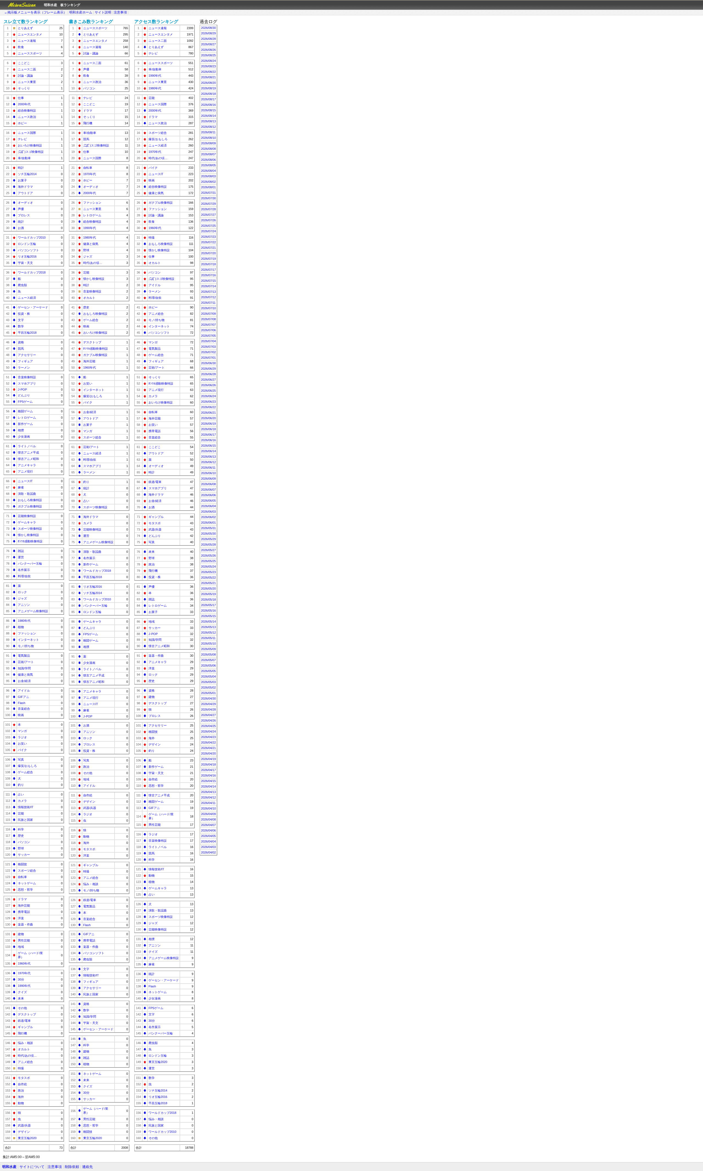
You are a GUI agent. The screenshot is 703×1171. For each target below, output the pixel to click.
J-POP (22, 389)
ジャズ (22, 598)
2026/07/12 (208, 297)
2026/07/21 (208, 247)
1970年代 (24, 973)
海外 (21, 1096)
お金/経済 (24, 681)
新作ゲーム (25, 424)
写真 (21, 759)
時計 (21, 167)
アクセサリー (27, 355)
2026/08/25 (208, 55)
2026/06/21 (208, 412)
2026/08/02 (208, 181)
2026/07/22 (208, 242)
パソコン (24, 842)
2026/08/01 (208, 187)
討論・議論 (25, 75)
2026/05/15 (208, 616)
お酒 (21, 228)
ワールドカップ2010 (32, 237)
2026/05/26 (208, 555)
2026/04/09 (208, 814)
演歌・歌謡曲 (27, 493)
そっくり (24, 88)
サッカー (24, 854)
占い (21, 794)
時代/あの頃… (27, 1055)
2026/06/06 (208, 495)
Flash (21, 703)
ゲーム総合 (25, 772)
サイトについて (31, 1167)
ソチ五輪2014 (27, 174)
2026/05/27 (208, 550)
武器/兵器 (24, 1125)
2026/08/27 (208, 44)
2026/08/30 (208, 27)
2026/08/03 (208, 176)
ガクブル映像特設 (30, 506)
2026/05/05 (208, 671)
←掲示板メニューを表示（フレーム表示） (35, 12)
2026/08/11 (208, 132)
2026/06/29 (208, 368)
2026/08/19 (208, 88)
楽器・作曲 (25, 924)
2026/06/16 (208, 440)
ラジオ (22, 737)
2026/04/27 (208, 715)
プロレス (24, 215)
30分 (21, 979)
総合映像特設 (27, 110)
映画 (21, 715)
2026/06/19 (208, 423)
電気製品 (24, 655)
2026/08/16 (208, 104)
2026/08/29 (208, 33)
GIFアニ (23, 696)
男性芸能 (24, 940)
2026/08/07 (208, 154)
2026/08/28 (208, 38)
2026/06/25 (208, 390)
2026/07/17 (208, 269)
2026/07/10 (208, 308)
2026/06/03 (208, 511)
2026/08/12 (208, 126)
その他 (22, 1008)
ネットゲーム (27, 883)
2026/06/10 (208, 473)
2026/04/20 (208, 753)
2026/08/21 (208, 77)
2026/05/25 (208, 561)
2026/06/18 (208, 429)
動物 (21, 1103)
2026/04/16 (208, 775)
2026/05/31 (208, 528)
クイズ (22, 992)
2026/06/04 (208, 506)
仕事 (21, 98)
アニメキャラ (27, 465)
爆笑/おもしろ (27, 765)
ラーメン (24, 367)
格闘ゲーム (25, 411)
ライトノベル (27, 446)
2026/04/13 (208, 792)
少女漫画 (24, 436)
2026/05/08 (208, 654)
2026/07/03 (208, 346)
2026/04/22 (208, 742)
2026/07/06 (208, 330)
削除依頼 (72, 1167)
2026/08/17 (208, 99)
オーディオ (25, 202)
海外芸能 (24, 905)
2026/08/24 (208, 60)
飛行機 (22, 1033)
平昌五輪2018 (27, 332)
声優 (21, 209)
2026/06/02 (208, 517)
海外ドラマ (25, 186)
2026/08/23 (208, 66)
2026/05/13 (208, 627)
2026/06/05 (208, 500)
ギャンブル (25, 1027)
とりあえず (25, 28)
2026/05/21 (208, 583)
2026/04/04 (208, 841)
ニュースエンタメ (30, 34)
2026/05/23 (208, 572)
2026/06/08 (208, 484)
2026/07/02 (208, 352)
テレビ (22, 139)
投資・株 (24, 313)
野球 (21, 848)
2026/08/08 (208, 148)
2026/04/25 (208, 726)
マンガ (22, 731)
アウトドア (25, 193)
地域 (21, 946)
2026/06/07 (208, 489)
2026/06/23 (208, 401)
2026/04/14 (208, 786)
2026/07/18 (208, 264)
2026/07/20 (208, 253)
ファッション (27, 633)
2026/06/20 (208, 418)
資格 (21, 342)
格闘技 (22, 864)
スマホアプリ (27, 383)
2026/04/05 (208, 836)
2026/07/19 (208, 258)
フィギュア (25, 361)
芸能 (21, 813)
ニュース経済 (27, 297)
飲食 (21, 47)
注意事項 (120, 12)
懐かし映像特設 (28, 535)
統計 (21, 221)
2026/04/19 (208, 759)
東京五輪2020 (27, 1138)
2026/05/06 (208, 665)
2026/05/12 (208, 632)
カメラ (22, 800)
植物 (21, 627)
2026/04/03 (208, 847)
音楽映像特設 (27, 377)
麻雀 (21, 487)
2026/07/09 (208, 313)
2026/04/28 (208, 709)
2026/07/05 (208, 335)
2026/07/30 (208, 198)
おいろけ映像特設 (30, 145)
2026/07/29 (208, 203)
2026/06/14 (208, 451)
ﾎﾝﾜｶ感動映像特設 (30, 541)
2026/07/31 (208, 192)
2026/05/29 (208, 539)
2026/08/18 (208, 93)
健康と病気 (25, 674)
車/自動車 (24, 158)
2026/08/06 (208, 159)
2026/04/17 (208, 770)
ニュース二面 (27, 69)
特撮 (21, 1068)
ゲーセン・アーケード (33, 307)
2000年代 (24, 104)
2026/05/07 (208, 660)
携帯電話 (24, 911)
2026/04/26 (208, 720)
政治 (21, 1090)
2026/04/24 (208, 731)
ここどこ (24, 63)
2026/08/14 (208, 115)
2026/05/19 (208, 594)
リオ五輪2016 (27, 256)
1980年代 (24, 620)
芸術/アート (26, 662)
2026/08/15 (208, 110)
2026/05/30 (208, 533)
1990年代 (24, 985)
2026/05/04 (208, 676)
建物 (21, 934)
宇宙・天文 (25, 262)
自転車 (22, 877)
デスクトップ (27, 1014)
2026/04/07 (208, 825)
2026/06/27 (208, 379)
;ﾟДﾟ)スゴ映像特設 (31, 151)
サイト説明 (103, 12)
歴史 (21, 835)
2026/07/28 (208, 209)
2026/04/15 (208, 781)
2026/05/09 (208, 649)
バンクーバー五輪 (30, 563)
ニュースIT (25, 481)
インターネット (28, 639)
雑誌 (21, 551)
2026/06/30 (208, 363)
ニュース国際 (27, 132)
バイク (22, 750)
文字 (21, 320)
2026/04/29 (208, 704)
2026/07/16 (208, 275)
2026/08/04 (208, 170)
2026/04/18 (208, 764)
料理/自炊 (24, 576)
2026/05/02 (208, 687)
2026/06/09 (208, 478)
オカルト (24, 1049)
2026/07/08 (208, 319)
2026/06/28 (208, 374)
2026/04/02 (208, 852)
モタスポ (24, 1077)
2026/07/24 (208, 231)
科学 (21, 829)
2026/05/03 (208, 682)
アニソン (24, 604)
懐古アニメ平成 (28, 452)
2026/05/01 (208, 693)
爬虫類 (22, 285)
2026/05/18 (208, 599)
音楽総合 (24, 708)
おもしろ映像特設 (30, 500)
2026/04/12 (208, 797)
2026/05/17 (208, 605)
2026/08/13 (208, 121)
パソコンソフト (28, 250)
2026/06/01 (208, 522)
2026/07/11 (208, 302)
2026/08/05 (208, 165)
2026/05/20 (208, 588)
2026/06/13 (208, 456)
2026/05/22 (208, 577)
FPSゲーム (25, 401)
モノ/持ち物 (26, 646)
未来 (21, 998)
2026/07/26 (208, 220)
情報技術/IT (26, 807)
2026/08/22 (208, 71)
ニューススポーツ (30, 53)
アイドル (24, 690)
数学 (21, 326)
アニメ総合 (25, 1062)
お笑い (22, 743)
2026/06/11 (208, 467)
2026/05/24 (208, 566)
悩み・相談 (25, 1043)
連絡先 (87, 1167)
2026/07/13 (208, 291)
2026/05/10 (208, 643)
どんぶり (24, 395)
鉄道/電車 (24, 1020)
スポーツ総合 (27, 870)
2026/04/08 (208, 819)
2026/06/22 (208, 407)
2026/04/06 (208, 830)
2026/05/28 (208, 544)
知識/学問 (24, 668)
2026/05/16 (208, 610)
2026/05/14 (208, 621)
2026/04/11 (208, 803)
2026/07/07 (208, 324)
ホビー (22, 123)
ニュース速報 (27, 40)
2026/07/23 (208, 236)
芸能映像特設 (27, 516)
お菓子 (22, 180)
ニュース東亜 (27, 82)
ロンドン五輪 (27, 243)
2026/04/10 (208, 808)
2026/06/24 (208, 396)
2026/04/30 (208, 698)
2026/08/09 (208, 143)
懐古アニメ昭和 (28, 458)
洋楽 (21, 918)
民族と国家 (25, 819)
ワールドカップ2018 (32, 272)
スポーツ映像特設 (30, 528)
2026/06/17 (208, 434)
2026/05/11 (208, 638)
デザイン (24, 1131)
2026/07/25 (208, 225)
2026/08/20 (208, 82)
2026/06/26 (208, 385)
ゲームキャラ (27, 522)
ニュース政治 (27, 116)
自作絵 (22, 1084)
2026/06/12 (208, 462)
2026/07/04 (208, 341)
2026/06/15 (208, 445)
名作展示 (24, 569)
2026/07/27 (208, 214)
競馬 (21, 348)
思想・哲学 (25, 889)
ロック (22, 592)
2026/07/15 (208, 280)
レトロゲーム (27, 417)
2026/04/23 (208, 737)
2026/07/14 (208, 286)
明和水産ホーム (80, 12)
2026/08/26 (208, 49)
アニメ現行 (25, 471)
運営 (21, 557)
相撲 (21, 430)
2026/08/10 (208, 137)
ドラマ (22, 899)
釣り (21, 784)
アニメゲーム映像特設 (33, 611)
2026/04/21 (208, 748)
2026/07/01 (208, 357)
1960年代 (24, 963)
